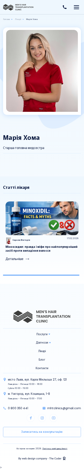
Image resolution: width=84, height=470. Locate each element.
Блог (42, 360)
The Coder (42, 458)
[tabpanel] (42, 231)
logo (18, 7)
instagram (42, 418)
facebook (31, 418)
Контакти (42, 368)
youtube (53, 418)
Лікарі (42, 351)
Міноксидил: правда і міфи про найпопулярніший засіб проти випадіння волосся (41, 249)
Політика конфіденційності (54, 448)
